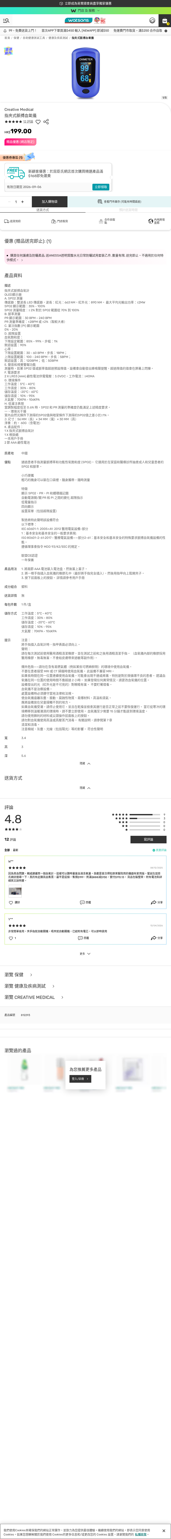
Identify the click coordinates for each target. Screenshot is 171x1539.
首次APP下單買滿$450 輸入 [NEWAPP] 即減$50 (64, 30)
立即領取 (101, 187)
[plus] (22, 202)
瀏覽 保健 (14, 975)
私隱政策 (141, 1534)
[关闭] (164, 1531)
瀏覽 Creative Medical (30, 997)
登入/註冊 (78, 1078)
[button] (165, 20)
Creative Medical (18, 109)
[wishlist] (38, 121)
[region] (85, 1531)
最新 (15, 850)
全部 (7, 850)
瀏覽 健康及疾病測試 (25, 986)
